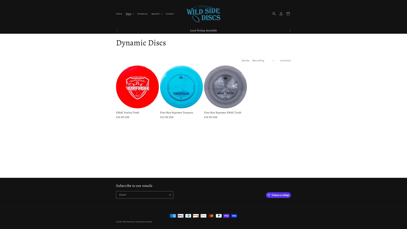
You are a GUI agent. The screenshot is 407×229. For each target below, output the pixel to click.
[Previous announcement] (117, 31)
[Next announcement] (289, 31)
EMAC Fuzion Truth (127, 112)
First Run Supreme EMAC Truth (222, 112)
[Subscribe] (169, 195)
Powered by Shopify (144, 222)
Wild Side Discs (129, 222)
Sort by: (245, 60)
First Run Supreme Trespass (176, 112)
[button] (129, 13)
